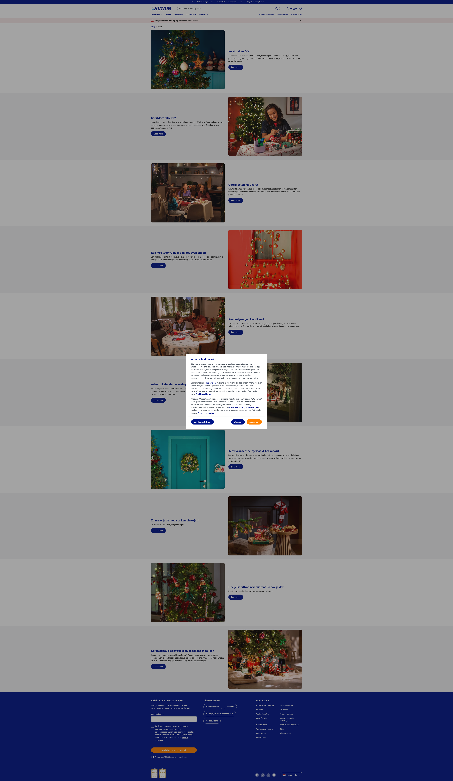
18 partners (211, 383)
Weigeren (238, 422)
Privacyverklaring (206, 413)
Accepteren (254, 422)
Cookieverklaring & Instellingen (243, 407)
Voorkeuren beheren (202, 422)
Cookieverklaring (204, 394)
